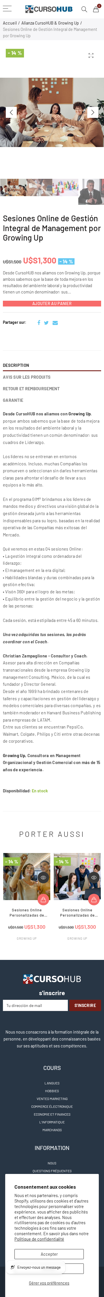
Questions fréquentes (52, 1171)
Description (16, 365)
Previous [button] (11, 112)
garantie (13, 400)
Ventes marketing (52, 1099)
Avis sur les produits (27, 377)
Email (55, 323)
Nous (52, 1163)
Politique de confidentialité (39, 1239)
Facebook (38, 323)
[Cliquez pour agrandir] (91, 55)
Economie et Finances (52, 1114)
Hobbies (52, 1091)
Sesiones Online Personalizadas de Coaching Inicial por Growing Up (77, 913)
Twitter (46, 323)
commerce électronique (52, 1106)
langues (52, 1083)
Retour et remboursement (31, 388)
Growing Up (79, 413)
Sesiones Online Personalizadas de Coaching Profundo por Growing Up (27, 913)
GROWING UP (26, 938)
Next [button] (92, 112)
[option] (52, 112)
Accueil (10, 22)
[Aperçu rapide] (43, 877)
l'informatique (52, 1122)
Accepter (49, 1254)
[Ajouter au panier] (43, 899)
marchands (52, 1130)
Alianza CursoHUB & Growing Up (50, 22)
